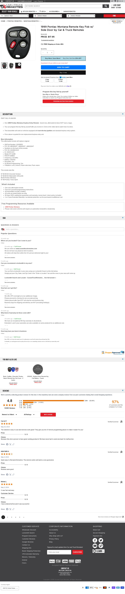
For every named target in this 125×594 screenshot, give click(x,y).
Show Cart (96, 530)
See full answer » (50, 278)
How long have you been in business (14, 331)
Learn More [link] (69, 77)
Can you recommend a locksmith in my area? (16, 263)
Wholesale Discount (29, 530)
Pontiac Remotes (15, 21)
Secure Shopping (99, 533)
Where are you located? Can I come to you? (16, 240)
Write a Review (48, 414)
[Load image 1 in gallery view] (4, 66)
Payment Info (97, 536)
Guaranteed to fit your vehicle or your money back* (54, 63)
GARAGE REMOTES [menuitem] (69, 11)
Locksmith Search (28, 533)
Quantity (44, 49)
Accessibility (53, 530)
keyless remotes (29, 11)
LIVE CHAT (117, 5)
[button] (5, 255)
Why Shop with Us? (56, 536)
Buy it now (63, 72)
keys (43, 11)
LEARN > (100, 551)
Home (3, 21)
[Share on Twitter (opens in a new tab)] (10, 444)
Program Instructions (29, 536)
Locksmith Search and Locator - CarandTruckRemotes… (24, 278)
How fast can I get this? (9, 288)
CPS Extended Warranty (30, 554)
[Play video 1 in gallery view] (18, 66)
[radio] (62, 400)
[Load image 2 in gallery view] (11, 66)
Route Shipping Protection (31, 551)
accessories (53, 11)
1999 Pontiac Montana (12, 207)
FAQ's (24, 563)
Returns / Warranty (28, 557)
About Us (52, 533)
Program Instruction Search (63, 101)
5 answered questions (47, 40)
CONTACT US (9, 1)
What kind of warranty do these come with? (16, 313)
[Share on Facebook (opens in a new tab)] (7, 444)
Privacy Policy (54, 539)
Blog (50, 542)
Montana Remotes (31, 21)
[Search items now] (105, 6)
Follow (2, 243)
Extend (24, 560)
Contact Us (26, 545)
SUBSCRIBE (77, 552)
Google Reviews (27, 542)
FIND (114, 16)
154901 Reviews (11, 408)
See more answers (10, 257)
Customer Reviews (28, 539)
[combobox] (63, 6)
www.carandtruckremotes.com (26, 248)
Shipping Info (26, 548)
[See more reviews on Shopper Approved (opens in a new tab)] (13, 444)
